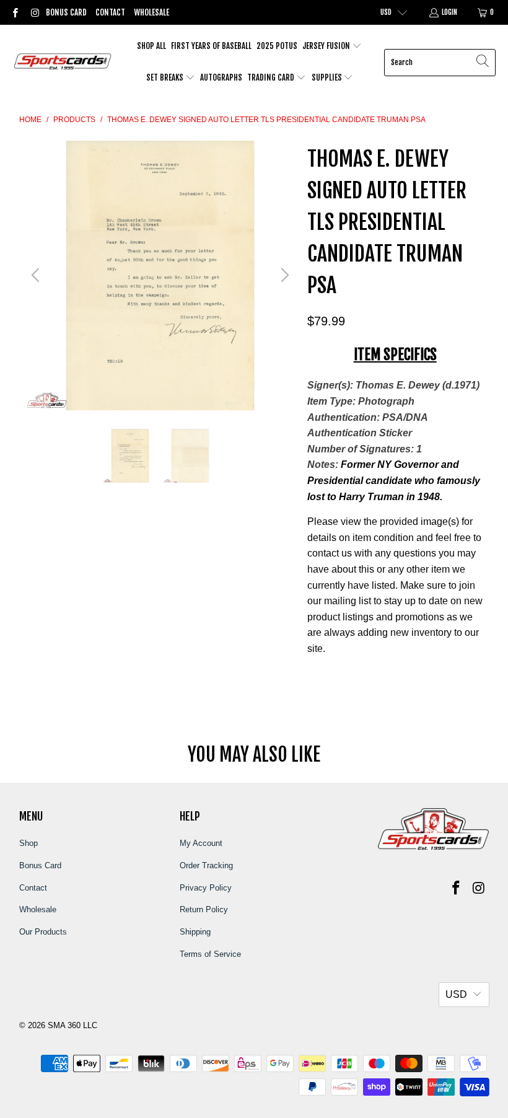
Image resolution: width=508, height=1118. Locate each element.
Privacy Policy (206, 887)
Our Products (43, 931)
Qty (313, 673)
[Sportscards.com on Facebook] (14, 12)
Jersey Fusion (327, 46)
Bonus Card (66, 12)
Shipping (195, 931)
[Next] (283, 275)
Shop (28, 843)
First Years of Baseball (211, 46)
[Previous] (37, 275)
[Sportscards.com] (63, 62)
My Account (201, 843)
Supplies (328, 77)
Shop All (151, 46)
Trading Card (271, 77)
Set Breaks (165, 77)
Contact (110, 12)
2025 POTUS (276, 46)
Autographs (221, 77)
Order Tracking (206, 865)
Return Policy (204, 909)
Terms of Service (210, 954)
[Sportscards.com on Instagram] (33, 12)
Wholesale (151, 12)
